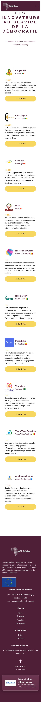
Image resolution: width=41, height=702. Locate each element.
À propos (20, 616)
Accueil (20, 613)
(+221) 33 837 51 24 (20, 598)
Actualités (20, 620)
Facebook (20, 639)
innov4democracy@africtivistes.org (20, 601)
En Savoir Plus (21, 99)
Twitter (20, 635)
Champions (20, 624)
